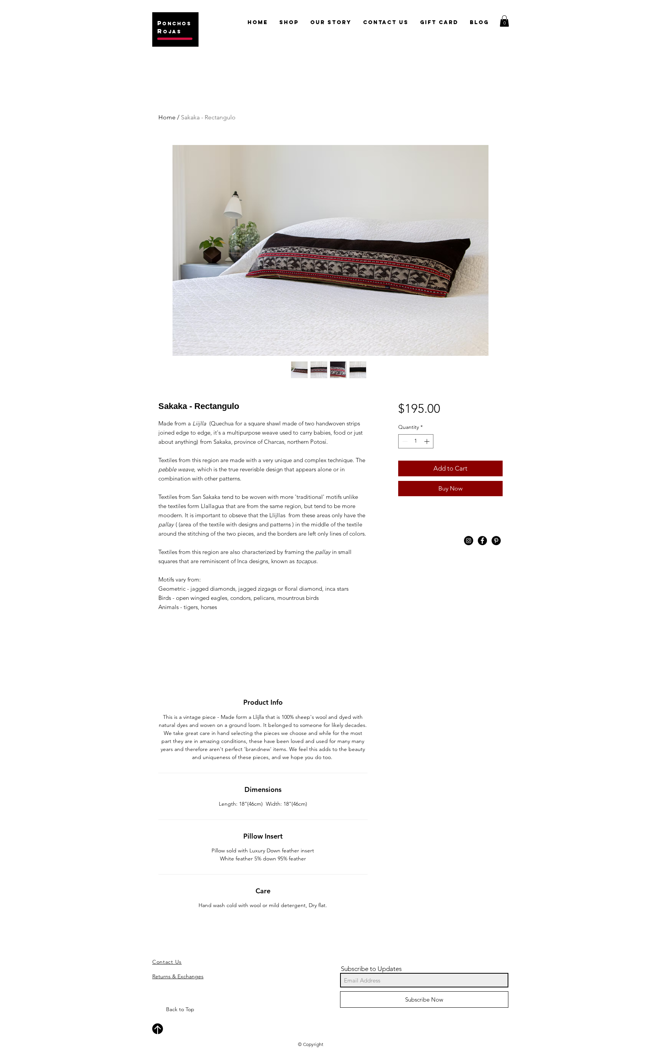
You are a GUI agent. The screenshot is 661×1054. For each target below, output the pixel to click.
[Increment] (427, 441)
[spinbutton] (416, 441)
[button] (504, 21)
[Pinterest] (496, 540)
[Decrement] (404, 441)
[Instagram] (468, 540)
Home (167, 117)
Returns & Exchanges (178, 976)
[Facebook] (482, 540)
